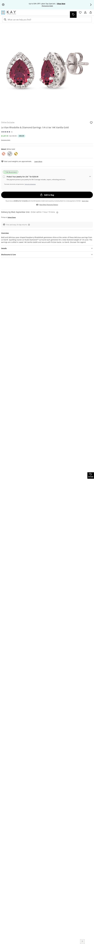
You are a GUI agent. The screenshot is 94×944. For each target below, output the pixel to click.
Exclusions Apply (5, 140)
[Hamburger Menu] (3, 12)
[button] (90, 4)
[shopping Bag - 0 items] (91, 13)
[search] (4, 19)
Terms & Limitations (30, 184)
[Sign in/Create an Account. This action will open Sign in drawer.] (85, 12)
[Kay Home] (11, 12)
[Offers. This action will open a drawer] (73, 14)
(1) (11, 132)
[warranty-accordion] (90, 176)
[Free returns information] (28, 225)
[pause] (3, 4)
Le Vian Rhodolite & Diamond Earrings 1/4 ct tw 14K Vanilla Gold (35, 127)
